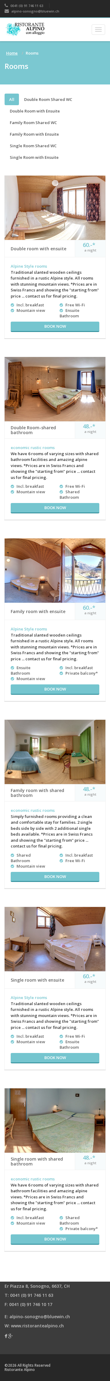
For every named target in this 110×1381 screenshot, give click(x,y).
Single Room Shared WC (33, 145)
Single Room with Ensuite (34, 157)
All (11, 99)
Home (12, 53)
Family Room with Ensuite (34, 134)
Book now (55, 326)
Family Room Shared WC (33, 122)
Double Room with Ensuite (35, 111)
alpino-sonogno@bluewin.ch (34, 11)
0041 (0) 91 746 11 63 (26, 5)
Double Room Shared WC (48, 99)
